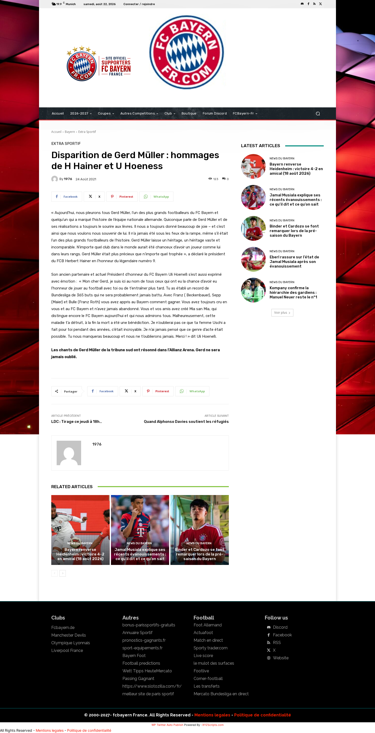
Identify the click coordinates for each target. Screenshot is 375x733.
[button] (318, 114)
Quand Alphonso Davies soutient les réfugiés (186, 421)
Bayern (70, 132)
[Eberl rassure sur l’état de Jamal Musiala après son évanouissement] (253, 259)
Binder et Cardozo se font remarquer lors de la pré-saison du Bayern (199, 554)
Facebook (282, 635)
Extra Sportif (87, 132)
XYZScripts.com (213, 725)
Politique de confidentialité (262, 715)
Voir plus (280, 312)
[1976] (55, 179)
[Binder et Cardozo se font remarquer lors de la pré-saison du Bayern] (199, 530)
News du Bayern (79, 543)
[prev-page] (54, 573)
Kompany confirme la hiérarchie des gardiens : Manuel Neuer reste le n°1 (293, 292)
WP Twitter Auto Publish (167, 725)
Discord (280, 627)
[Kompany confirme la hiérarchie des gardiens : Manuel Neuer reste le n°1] (253, 290)
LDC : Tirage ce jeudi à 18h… (76, 421)
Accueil (56, 132)
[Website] (268, 658)
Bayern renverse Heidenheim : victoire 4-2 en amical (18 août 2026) (80, 554)
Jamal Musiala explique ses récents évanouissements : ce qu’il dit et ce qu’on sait (140, 554)
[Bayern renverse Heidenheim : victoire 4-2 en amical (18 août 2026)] (80, 530)
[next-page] (62, 573)
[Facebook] (308, 4)
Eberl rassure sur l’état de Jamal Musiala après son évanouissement (294, 262)
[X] (321, 4)
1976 (68, 179)
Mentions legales (212, 715)
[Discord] (302, 4)
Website (281, 658)
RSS (277, 643)
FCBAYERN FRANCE (79, 29)
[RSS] (314, 4)
